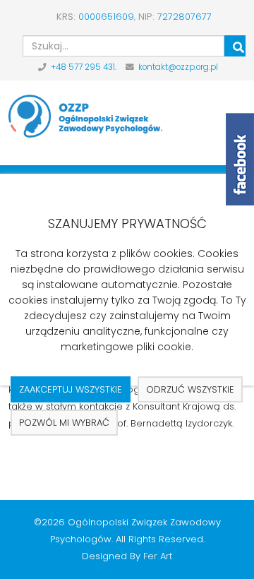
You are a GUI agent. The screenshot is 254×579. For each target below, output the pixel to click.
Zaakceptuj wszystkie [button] (70, 389)
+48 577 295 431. (83, 67)
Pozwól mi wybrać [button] (64, 422)
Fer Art (157, 556)
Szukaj (235, 45)
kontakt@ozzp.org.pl (178, 67)
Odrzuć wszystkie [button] (190, 389)
